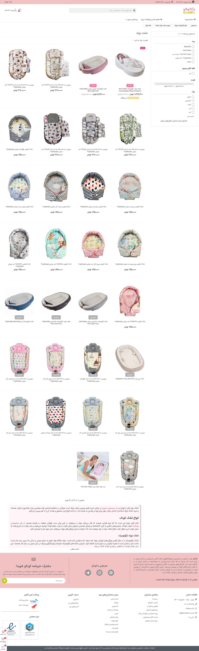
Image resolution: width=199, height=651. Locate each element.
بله (190, 73)
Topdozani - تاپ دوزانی (183, 58)
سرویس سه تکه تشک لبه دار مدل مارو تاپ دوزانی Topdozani (56, 434)
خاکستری (188, 101)
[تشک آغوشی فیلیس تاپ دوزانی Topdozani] (19, 186)
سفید (189, 104)
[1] (4, 580)
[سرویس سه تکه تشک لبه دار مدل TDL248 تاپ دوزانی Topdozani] (56, 64)
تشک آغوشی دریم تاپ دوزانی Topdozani (130, 207)
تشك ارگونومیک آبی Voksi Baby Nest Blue (19, 322)
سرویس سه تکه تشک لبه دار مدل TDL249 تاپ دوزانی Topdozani (130, 150)
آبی (190, 108)
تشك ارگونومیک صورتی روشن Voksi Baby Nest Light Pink (93, 90)
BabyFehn (187, 46)
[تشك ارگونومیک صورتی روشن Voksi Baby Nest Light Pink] (93, 64)
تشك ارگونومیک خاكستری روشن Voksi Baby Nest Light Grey (93, 323)
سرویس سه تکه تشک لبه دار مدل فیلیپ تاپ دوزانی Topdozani (19, 380)
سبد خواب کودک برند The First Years (93, 487)
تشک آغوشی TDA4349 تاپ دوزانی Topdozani (130, 322)
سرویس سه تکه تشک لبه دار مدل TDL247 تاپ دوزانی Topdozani (19, 86)
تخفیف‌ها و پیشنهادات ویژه (150, 19)
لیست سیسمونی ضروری (111, 508)
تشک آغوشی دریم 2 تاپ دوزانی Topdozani (56, 207)
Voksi (189, 62)
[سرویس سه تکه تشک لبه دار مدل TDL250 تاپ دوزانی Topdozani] (93, 129)
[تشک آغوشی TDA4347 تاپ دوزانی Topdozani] (19, 243)
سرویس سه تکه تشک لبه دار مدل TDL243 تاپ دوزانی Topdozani (56, 150)
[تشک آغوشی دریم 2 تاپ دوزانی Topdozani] (56, 186)
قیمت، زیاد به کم (141, 40)
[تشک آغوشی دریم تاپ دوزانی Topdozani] (130, 186)
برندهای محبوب (132, 19)
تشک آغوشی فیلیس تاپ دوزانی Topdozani (19, 207)
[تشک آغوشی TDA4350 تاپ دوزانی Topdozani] (56, 243)
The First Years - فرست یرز (182, 54)
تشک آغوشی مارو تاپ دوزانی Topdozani (93, 207)
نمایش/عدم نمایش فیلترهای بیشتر (174, 121)
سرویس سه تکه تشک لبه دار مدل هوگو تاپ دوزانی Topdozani (93, 380)
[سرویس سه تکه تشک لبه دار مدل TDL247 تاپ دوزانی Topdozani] (19, 64)
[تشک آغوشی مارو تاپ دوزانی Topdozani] (93, 186)
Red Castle (187, 50)
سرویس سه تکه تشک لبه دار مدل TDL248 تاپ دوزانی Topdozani (56, 86)
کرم (190, 112)
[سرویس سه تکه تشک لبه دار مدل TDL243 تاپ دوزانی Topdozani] (56, 129)
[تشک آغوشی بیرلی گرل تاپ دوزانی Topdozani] (93, 243)
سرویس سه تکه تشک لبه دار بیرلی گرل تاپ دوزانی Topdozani (56, 380)
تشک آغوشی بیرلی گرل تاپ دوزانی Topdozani (93, 264)
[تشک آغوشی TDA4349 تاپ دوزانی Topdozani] (130, 301)
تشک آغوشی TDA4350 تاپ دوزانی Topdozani (56, 264)
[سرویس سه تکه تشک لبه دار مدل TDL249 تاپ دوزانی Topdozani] (130, 129)
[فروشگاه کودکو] (189, 10)
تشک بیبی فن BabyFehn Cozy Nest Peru (130, 379)
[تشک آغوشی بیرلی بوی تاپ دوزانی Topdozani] (130, 243)
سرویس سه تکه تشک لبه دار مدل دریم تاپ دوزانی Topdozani (19, 434)
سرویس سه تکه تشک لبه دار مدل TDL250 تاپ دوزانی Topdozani (93, 150)
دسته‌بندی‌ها (189, 19)
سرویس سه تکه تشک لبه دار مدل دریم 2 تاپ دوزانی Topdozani (130, 488)
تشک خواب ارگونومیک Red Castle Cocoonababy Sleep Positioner (130, 90)
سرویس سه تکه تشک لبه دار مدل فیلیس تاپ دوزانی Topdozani (93, 434)
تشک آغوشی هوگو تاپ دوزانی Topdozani (19, 149)
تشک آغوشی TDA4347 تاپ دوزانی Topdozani (19, 265)
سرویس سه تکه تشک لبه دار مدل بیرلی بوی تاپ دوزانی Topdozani (130, 434)
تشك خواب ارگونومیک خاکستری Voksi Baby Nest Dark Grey (56, 323)
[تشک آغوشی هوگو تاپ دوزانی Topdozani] (19, 129)
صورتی (189, 97)
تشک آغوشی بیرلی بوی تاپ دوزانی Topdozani (130, 264)
